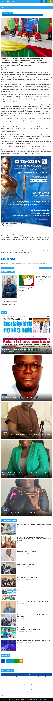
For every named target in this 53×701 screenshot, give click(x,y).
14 (31, 684)
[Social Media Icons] (3, 661)
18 (9, 686)
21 (31, 686)
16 (46, 684)
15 (38, 684)
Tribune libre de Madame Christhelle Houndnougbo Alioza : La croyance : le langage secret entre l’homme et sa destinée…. (25, 473)
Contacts (13, 1)
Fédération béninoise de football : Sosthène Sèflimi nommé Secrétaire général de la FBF (28, 628)
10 (2, 684)
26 (16, 689)
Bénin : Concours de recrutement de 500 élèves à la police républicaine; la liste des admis (43, 278)
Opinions (4, 395)
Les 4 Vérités (12, 307)
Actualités (4, 67)
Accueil (3, 1)
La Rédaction (8, 1)
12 (16, 684)
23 (46, 686)
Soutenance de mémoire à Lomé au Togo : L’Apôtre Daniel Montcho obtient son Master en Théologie (34, 563)
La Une (4, 346)
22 (38, 686)
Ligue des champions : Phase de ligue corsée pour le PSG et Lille (34, 640)
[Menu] (5, 7)
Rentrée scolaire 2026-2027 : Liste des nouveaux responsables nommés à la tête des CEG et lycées (33, 550)
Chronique (5, 432)
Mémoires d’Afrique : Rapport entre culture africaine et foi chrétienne (18, 397)
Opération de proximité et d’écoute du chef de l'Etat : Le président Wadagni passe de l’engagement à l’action (34, 576)
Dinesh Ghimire (45, 699)
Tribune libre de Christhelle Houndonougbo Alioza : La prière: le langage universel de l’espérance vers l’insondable (26, 435)
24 (2, 689)
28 (31, 689)
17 (2, 686)
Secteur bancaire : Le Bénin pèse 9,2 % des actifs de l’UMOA (32, 602)
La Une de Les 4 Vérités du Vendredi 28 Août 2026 (17, 349)
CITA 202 (8, 263)
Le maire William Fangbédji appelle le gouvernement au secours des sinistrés (46, 268)
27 (24, 689)
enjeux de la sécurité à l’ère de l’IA (8, 265)
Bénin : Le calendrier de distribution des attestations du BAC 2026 (34, 524)
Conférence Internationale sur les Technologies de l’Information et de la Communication (29, 263)
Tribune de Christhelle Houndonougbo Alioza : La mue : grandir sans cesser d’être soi (22, 512)
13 (24, 684)
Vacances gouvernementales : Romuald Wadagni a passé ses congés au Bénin (32, 615)
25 (9, 689)
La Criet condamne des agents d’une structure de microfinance (8, 268)
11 (9, 684)
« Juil (2, 695)
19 (16, 686)
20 (24, 686)
